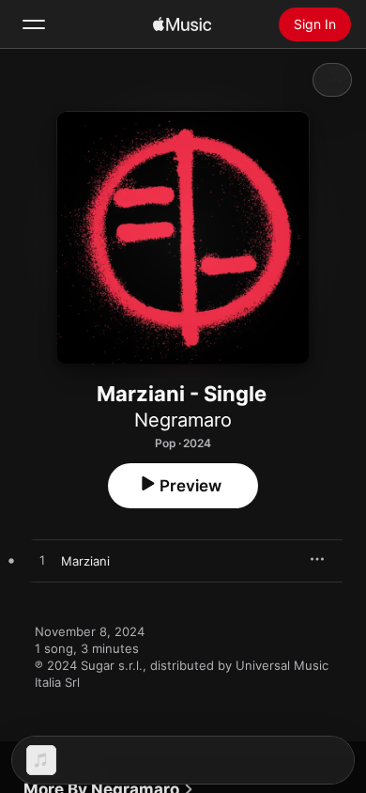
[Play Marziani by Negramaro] (42, 560)
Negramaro (183, 420)
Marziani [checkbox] (85, 560)
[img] (182, 24)
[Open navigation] (33, 24)
